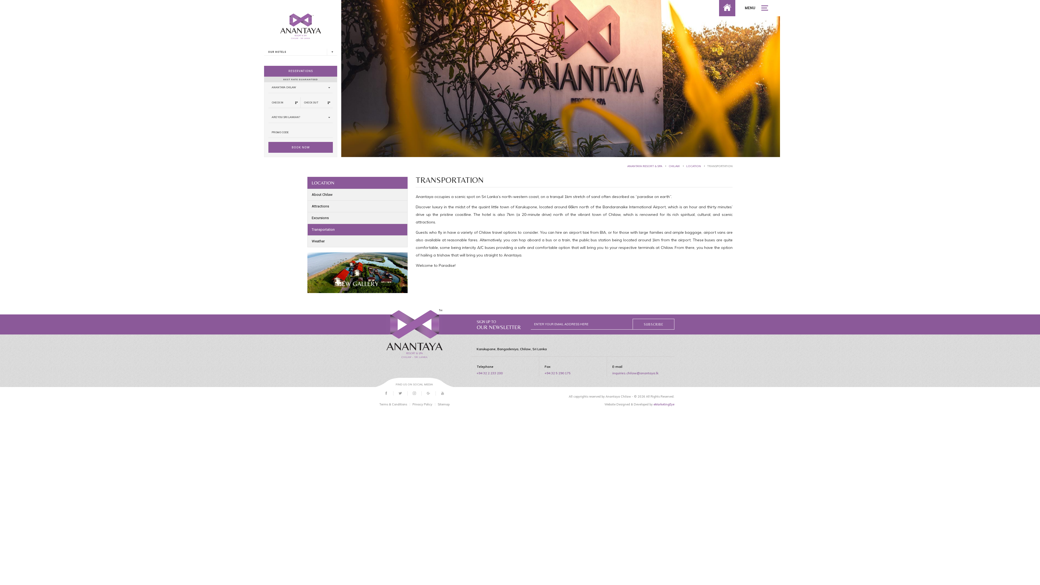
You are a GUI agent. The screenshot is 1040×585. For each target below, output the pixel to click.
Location (693, 166)
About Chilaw (322, 195)
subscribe (653, 324)
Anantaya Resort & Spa (644, 166)
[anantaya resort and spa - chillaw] (300, 21)
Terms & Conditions (393, 404)
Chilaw (674, 166)
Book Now (301, 147)
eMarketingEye (664, 404)
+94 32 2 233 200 (490, 373)
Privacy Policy (422, 404)
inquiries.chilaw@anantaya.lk (635, 373)
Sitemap (444, 404)
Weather (318, 241)
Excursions (320, 218)
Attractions (320, 206)
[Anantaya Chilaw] (414, 333)
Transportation (323, 229)
